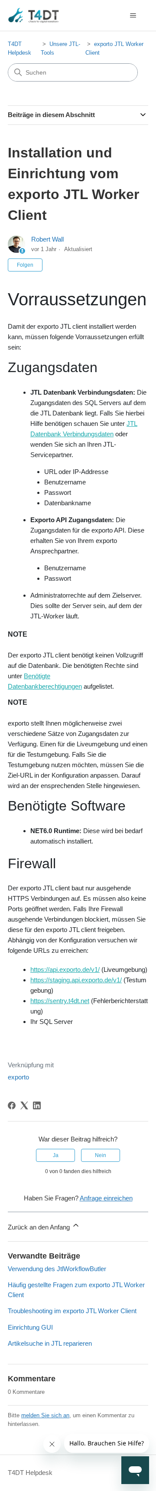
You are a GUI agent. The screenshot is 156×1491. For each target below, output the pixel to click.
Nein (100, 1155)
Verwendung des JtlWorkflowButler (57, 1268)
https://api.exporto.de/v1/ (65, 969)
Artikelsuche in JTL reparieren (50, 1343)
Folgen (25, 265)
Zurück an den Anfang (40, 1227)
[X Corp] (24, 1105)
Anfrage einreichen (106, 1198)
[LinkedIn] (37, 1105)
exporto (18, 1077)
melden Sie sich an (45, 1415)
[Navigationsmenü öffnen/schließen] (132, 16)
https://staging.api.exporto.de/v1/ (76, 980)
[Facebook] (12, 1105)
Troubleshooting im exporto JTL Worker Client (72, 1310)
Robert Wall (47, 239)
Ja (55, 1155)
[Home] (34, 15)
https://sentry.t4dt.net (59, 1000)
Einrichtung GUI (30, 1327)
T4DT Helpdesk (30, 1472)
